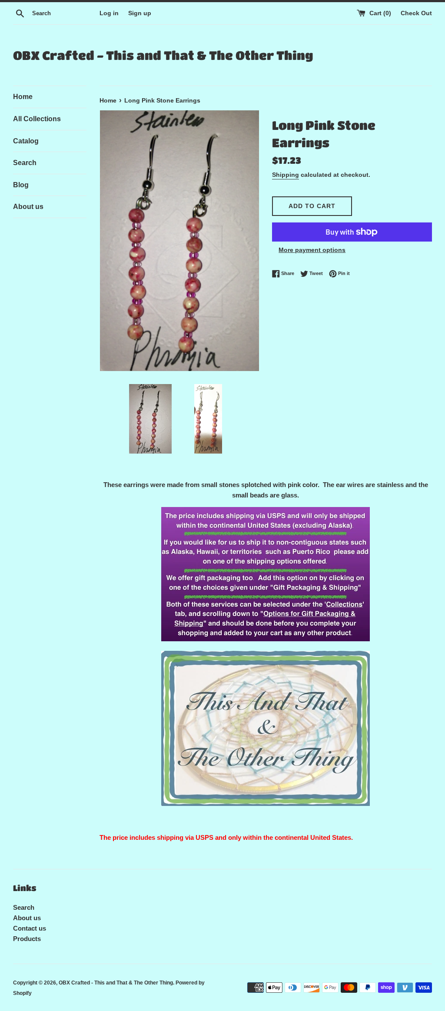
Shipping (285, 174)
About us (28, 206)
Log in (109, 13)
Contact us (29, 928)
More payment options (312, 249)
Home (23, 96)
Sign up (139, 13)
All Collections (37, 119)
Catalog (26, 141)
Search (25, 162)
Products (27, 938)
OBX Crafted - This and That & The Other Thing (163, 55)
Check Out (416, 13)
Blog (21, 185)
